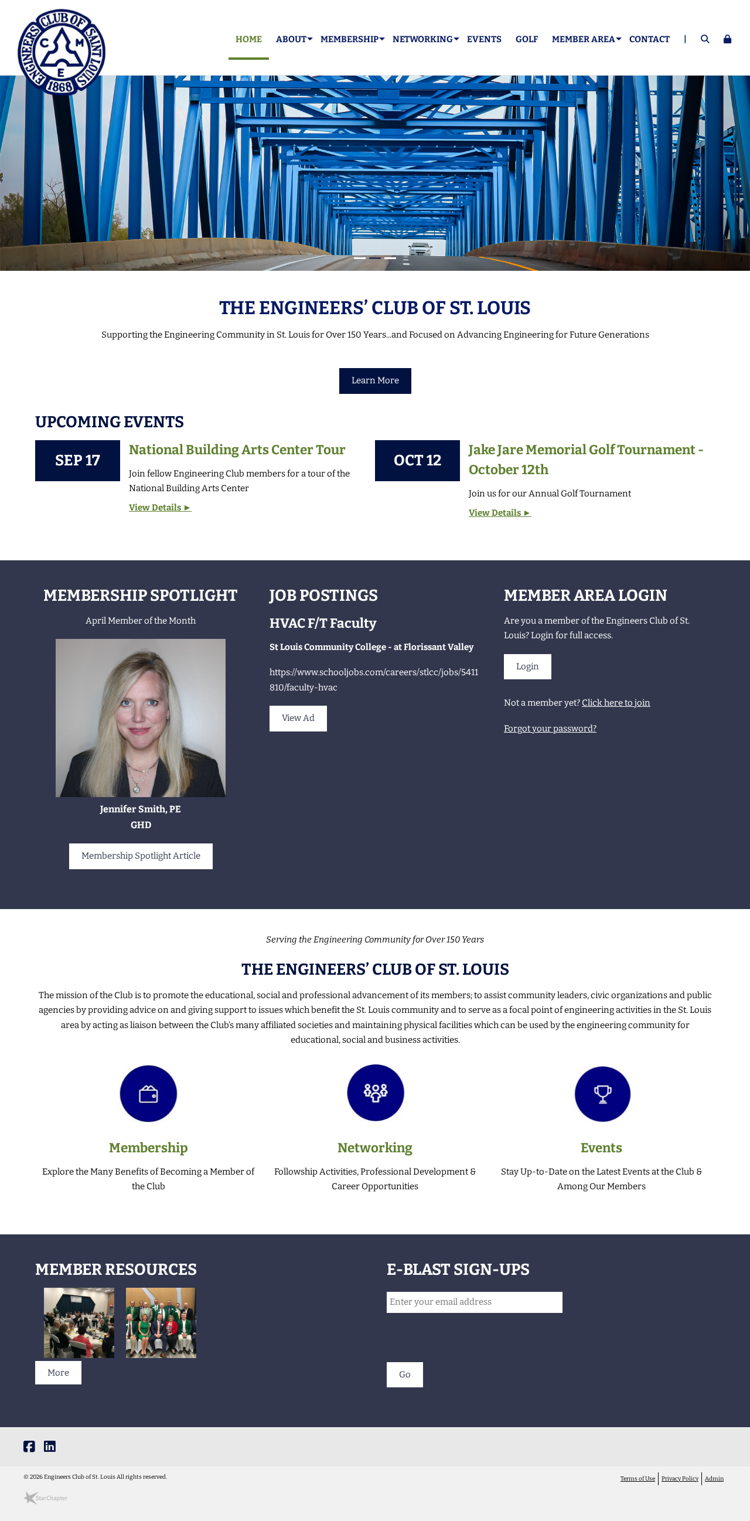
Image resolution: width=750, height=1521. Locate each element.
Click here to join (616, 702)
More (58, 1372)
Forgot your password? (550, 728)
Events (484, 39)
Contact (649, 39)
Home (249, 39)
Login (527, 666)
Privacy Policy (680, 1478)
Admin (714, 1478)
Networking (375, 1148)
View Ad (298, 718)
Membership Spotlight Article (140, 855)
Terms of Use (638, 1478)
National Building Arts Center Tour (237, 450)
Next (741, 176)
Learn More (375, 380)
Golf (527, 39)
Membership (148, 1148)
